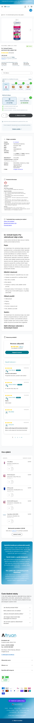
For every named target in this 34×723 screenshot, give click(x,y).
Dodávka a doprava (25, 708)
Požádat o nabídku (16, 129)
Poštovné (3, 58)
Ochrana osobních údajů (24, 710)
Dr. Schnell (16, 142)
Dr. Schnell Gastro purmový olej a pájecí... (15, 14)
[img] (8, 368)
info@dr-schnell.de (18, 169)
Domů (4, 14)
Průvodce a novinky (10, 710)
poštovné (14, 530)
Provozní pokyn (8, 225)
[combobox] (17, 10)
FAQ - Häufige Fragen (22, 712)
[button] (2, 6)
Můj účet (11, 708)
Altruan (13, 715)
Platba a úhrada (17, 708)
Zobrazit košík (17, 534)
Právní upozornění (12, 712)
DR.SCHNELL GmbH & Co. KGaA (9, 45)
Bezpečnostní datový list (10, 223)
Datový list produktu (9, 221)
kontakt (6, 708)
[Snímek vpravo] (30, 30)
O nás (17, 710)
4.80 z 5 (21, 346)
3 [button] (17, 437)
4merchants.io (23, 715)
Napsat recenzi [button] (17, 352)
